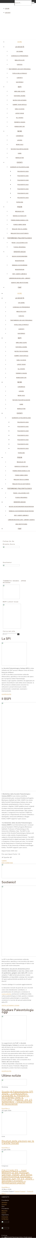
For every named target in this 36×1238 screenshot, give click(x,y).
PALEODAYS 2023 (23, 184)
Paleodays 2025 (23, 175)
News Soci (19, 144)
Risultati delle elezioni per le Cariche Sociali (18, 1142)
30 (30, 1191)
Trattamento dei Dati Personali (20, 69)
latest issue (19, 113)
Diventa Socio (20, 252)
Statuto (19, 64)
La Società (19, 47)
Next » (4, 1193)
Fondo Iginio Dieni (19, 224)
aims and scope (19, 91)
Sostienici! (19, 82)
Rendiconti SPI (20, 126)
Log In (7, 8)
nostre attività (6, 994)
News (19, 131)
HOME (19, 42)
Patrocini (19, 202)
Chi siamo (19, 51)
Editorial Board (19, 95)
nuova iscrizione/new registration (21, 506)
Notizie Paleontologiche (19, 149)
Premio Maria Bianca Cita (19, 220)
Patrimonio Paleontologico (19, 238)
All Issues (19, 117)
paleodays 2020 (23, 197)
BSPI (20, 87)
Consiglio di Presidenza (19, 56)
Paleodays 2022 (23, 189)
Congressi (19, 136)
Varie (20, 153)
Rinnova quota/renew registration (21, 511)
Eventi (20, 162)
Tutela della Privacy (19, 73)
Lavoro (19, 140)
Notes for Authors (19, 100)
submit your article (20, 104)
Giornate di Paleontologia (19, 167)
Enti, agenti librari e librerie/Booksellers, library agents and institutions (19, 278)
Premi (19, 207)
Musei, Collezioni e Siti (20, 242)
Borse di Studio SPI (19, 216)
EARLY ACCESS (19, 109)
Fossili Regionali (20, 247)
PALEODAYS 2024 (23, 180)
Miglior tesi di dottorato (20, 233)
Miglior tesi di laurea (19, 229)
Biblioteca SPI (20, 60)
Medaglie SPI (19, 211)
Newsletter (20, 157)
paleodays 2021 (22, 193)
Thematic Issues (19, 122)
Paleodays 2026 (23, 171)
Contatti (20, 77)
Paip (19, 287)
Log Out (7, 12)
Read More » (6, 1108)
